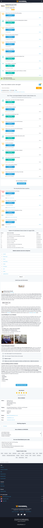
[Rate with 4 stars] (24, 393)
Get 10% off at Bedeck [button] (9, 143)
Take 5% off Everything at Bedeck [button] (11, 164)
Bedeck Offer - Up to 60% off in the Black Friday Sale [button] (15, 99)
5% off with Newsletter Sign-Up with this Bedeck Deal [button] (15, 56)
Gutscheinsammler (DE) (7, 496)
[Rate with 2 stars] (19, 393)
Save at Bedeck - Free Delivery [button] (11, 63)
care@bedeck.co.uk (10, 417)
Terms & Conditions (28, 511)
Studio (34, 312)
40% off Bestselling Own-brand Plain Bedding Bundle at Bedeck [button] (16, 20)
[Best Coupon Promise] (12, 10)
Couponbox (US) (5, 498)
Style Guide (2, 486)
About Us (2, 467)
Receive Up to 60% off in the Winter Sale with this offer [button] (15, 135)
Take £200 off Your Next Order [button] (11, 200)
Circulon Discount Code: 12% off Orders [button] (12, 191)
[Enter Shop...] (42, 1)
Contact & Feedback (4, 469)
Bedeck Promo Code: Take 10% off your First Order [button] (14, 171)
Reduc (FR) (4, 501)
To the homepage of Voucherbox (21, 1)
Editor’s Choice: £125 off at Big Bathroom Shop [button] (14, 210)
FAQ (1, 471)
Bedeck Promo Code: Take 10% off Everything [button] (13, 13)
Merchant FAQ (3, 476)
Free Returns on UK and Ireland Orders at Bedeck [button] (14, 150)
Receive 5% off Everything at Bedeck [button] (12, 34)
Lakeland (30, 312)
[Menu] (1, 1)
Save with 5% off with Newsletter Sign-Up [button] (13, 157)
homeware (9, 312)
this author (12, 292)
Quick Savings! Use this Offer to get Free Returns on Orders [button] (16, 70)
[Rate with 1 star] (17, 393)
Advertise (2, 483)
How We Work (3, 478)
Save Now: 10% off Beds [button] (10, 49)
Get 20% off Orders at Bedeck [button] (11, 107)
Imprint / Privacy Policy (15, 511)
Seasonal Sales (3, 491)
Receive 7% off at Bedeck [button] (10, 27)
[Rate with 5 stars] (26, 393)
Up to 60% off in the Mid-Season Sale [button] (12, 114)
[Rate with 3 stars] (21, 393)
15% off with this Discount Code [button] (11, 219)
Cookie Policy (22, 511)
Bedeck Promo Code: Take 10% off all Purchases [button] (14, 121)
